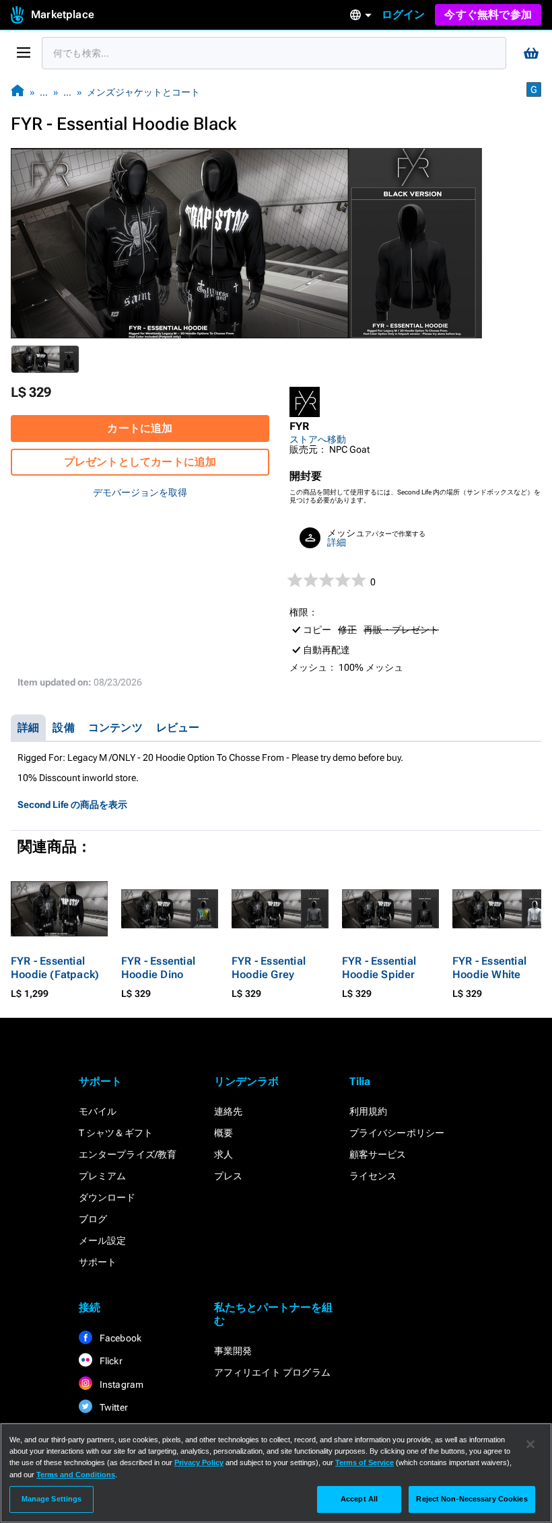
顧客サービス (378, 1154)
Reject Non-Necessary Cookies (471, 1499)
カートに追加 (139, 428)
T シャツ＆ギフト (116, 1132)
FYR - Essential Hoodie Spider (379, 968)
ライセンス (373, 1176)
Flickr (110, 1360)
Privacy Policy (198, 1462)
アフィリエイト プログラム (272, 1372)
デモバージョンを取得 (140, 492)
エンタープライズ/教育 (128, 1154)
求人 (223, 1154)
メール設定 (103, 1240)
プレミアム (103, 1176)
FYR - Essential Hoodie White (489, 968)
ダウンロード (107, 1197)
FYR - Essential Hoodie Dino (158, 968)
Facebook (120, 1338)
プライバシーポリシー (397, 1132)
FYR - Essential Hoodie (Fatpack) (55, 968)
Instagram (121, 1384)
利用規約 (368, 1111)
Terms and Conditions (75, 1475)
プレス (228, 1176)
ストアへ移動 (317, 439)
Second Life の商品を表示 (72, 804)
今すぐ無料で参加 (488, 14)
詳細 (336, 542)
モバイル (98, 1111)
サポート (98, 1262)
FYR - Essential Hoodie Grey (269, 968)
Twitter (113, 1407)
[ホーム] (17, 92)
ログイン (403, 14)
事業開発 (233, 1350)
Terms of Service (364, 1462)
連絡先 (228, 1111)
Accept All (359, 1499)
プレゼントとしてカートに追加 (140, 461)
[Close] (530, 1444)
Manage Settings (52, 1499)
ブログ (93, 1219)
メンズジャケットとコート (143, 92)
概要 (223, 1132)
